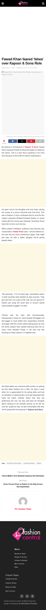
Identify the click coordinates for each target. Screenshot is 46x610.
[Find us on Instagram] (27, 596)
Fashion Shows (11, 583)
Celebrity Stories (11, 579)
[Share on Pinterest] (31, 141)
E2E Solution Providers (29, 603)
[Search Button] (43, 3)
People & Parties (21, 557)
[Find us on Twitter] (32, 596)
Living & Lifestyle (21, 560)
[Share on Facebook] (12, 141)
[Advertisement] (23, 33)
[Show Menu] (3, 3)
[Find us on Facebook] (22, 596)
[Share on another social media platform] (40, 141)
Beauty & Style (20, 554)
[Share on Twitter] (22, 141)
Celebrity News (29, 463)
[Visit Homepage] (23, 3)
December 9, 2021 (8, 68)
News (39, 463)
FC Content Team (23, 508)
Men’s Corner (19, 564)
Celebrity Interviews (14, 463)
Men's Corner (10, 591)
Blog (16, 567)
